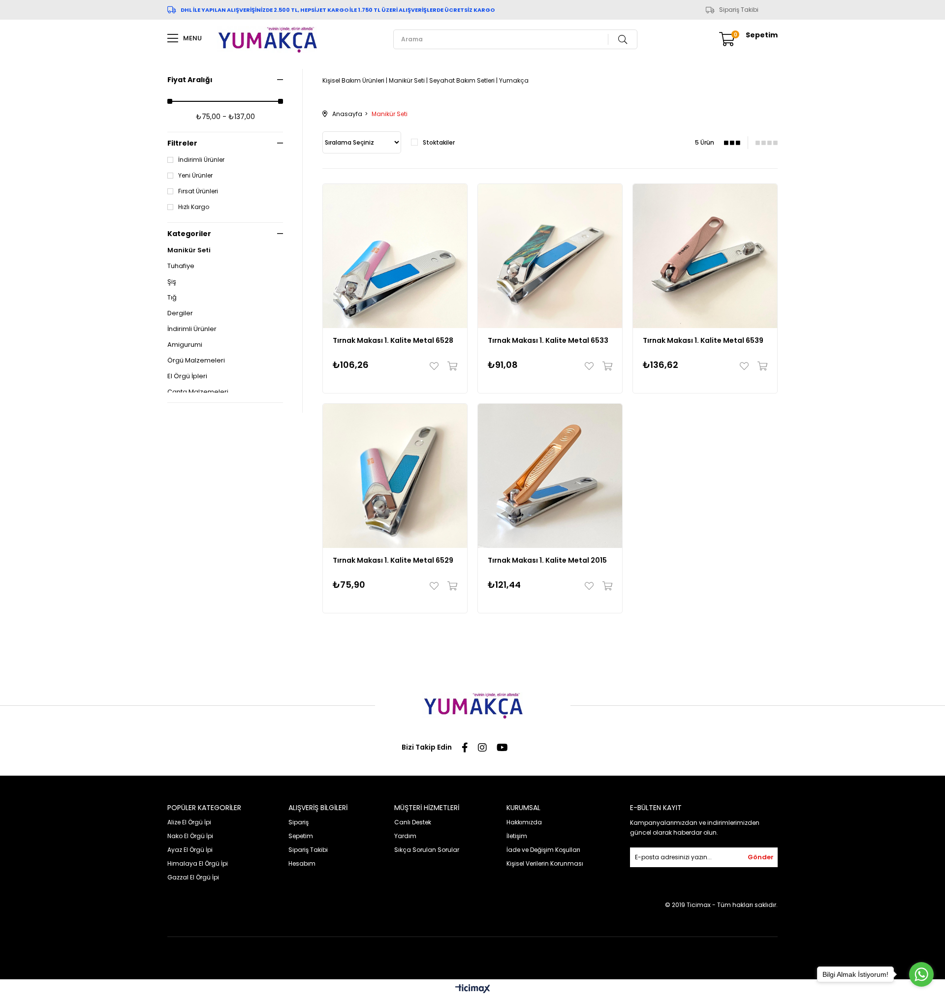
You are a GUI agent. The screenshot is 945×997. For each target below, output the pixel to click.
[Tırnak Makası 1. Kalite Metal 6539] (705, 256)
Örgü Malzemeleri (196, 360)
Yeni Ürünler (195, 176)
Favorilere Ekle (436, 366)
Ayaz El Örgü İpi (190, 850)
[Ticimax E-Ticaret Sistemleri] (472, 989)
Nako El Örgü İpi (190, 836)
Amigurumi (184, 345)
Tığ (172, 298)
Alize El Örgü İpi (189, 822)
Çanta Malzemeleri (197, 392)
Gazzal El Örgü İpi (193, 877)
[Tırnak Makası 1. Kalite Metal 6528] (395, 256)
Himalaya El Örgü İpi (197, 863)
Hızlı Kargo (193, 207)
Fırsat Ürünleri (198, 191)
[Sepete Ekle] (450, 366)
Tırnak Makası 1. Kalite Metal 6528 (393, 340)
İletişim (516, 836)
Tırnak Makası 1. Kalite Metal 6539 (703, 340)
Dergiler (180, 313)
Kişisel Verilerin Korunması (544, 863)
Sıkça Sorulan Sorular (426, 850)
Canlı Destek (412, 822)
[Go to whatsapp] (921, 974)
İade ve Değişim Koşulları (543, 850)
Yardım (405, 836)
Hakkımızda (524, 822)
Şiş (171, 282)
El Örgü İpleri (187, 376)
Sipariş (298, 822)
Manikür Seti (189, 250)
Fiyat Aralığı (190, 80)
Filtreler (182, 143)
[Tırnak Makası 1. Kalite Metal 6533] (550, 256)
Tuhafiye (180, 266)
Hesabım (301, 863)
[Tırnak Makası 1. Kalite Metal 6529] (395, 476)
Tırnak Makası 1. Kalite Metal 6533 (548, 340)
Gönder (761, 857)
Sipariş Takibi (738, 9)
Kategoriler (189, 234)
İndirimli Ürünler (201, 160)
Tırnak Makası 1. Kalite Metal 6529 (393, 560)
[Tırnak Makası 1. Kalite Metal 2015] (550, 476)
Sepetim (300, 836)
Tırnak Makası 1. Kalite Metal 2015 (547, 560)
